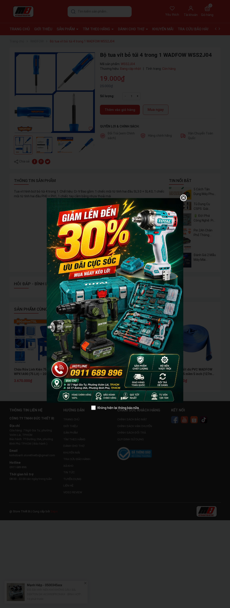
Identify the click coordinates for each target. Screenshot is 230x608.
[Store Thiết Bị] (115, 300)
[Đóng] (183, 197)
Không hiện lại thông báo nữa (118, 407)
